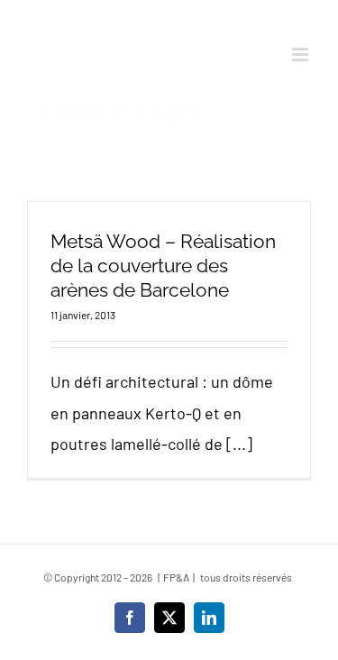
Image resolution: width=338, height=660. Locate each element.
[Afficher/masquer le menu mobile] (301, 54)
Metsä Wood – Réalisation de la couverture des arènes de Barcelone (163, 265)
